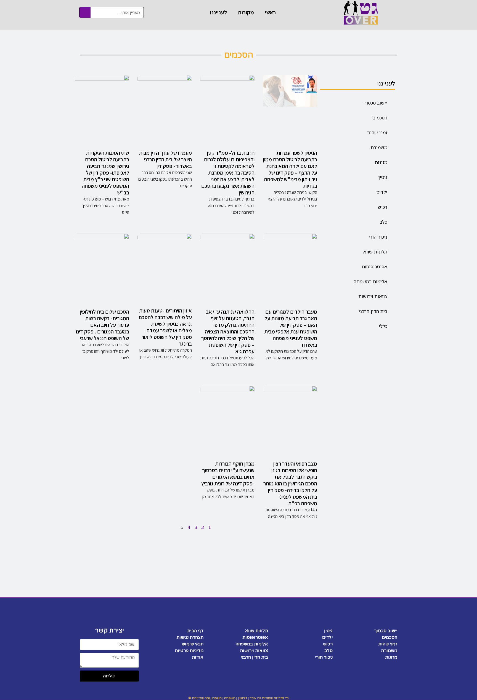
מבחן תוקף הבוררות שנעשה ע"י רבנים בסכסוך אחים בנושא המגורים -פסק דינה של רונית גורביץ (228, 473)
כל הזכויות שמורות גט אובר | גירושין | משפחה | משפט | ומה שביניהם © (238, 698)
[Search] (85, 12)
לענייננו (218, 12)
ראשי (270, 12)
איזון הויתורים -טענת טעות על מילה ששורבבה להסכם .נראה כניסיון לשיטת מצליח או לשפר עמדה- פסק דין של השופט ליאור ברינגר (165, 327)
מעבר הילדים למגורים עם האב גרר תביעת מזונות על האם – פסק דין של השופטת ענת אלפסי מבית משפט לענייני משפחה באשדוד (290, 328)
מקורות (246, 12)
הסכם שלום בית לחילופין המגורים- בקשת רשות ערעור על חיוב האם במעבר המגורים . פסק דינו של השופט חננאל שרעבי (102, 325)
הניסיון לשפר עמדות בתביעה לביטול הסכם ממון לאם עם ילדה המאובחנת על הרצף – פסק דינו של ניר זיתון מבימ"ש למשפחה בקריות (290, 169)
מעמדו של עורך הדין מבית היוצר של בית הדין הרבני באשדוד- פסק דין (165, 159)
